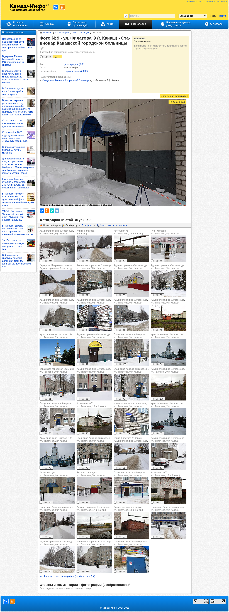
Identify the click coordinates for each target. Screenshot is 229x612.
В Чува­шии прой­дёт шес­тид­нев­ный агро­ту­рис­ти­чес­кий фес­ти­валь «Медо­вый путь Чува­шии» (18, 199)
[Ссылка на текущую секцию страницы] (42, 48)
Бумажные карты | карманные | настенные (207, 1)
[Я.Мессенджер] (52, 210)
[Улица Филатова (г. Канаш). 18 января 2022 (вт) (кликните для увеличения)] (131, 456)
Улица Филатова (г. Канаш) (85, 232)
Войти (222, 15)
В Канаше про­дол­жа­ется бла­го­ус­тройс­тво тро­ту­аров (13, 91)
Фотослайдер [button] (50, 225)
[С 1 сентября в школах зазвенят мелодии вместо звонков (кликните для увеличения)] (31, 123)
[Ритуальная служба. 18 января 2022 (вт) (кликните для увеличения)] (94, 490)
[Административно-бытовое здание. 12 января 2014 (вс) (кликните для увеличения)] (57, 318)
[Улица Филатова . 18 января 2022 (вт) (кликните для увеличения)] (94, 248)
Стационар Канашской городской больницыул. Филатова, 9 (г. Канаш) (137, 336)
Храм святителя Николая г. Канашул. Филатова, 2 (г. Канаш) (58, 336)
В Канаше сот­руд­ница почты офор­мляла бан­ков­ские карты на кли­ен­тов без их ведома (16, 77)
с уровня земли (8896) (76, 71)
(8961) (74, 64)
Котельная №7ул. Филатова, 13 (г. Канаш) (128, 232)
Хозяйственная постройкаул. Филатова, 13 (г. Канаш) (128, 508)
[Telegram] (57, 210)
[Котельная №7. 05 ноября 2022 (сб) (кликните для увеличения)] (131, 248)
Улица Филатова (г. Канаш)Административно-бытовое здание (132, 439)
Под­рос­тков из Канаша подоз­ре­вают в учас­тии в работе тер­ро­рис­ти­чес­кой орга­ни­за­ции (17, 45)
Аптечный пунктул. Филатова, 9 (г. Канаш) (53, 474)
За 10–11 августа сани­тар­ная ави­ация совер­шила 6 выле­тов (13, 244)
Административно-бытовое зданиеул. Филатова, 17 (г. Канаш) (95, 508)
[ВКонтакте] (42, 210)
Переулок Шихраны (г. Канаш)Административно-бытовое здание (58, 266)
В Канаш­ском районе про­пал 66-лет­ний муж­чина (13, 150)
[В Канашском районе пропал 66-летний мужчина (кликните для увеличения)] (31, 150)
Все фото (87, 225)
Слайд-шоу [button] (71, 225)
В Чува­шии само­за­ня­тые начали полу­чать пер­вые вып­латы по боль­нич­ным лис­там (17, 230)
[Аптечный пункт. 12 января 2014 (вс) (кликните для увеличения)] (57, 490)
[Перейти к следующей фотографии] (174, 96)
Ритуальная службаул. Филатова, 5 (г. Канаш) (90, 474)
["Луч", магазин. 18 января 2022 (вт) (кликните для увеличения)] (168, 248)
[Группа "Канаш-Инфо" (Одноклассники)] (62, 7)
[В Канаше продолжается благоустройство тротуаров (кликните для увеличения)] (31, 91)
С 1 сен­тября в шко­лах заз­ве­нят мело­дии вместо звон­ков (13, 123)
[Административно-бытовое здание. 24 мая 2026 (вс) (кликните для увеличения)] (94, 318)
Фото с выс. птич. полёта (113, 225)
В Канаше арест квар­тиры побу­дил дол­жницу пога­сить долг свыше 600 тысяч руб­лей (17, 261)
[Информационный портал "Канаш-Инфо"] (27, 7)
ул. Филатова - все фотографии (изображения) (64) (67, 576)
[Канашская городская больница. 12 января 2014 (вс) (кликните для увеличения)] (94, 283)
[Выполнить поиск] (126, 16)
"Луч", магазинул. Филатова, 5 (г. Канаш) (164, 232)
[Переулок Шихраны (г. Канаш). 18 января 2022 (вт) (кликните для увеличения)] (57, 283)
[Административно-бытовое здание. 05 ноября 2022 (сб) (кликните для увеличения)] (168, 318)
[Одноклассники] (47, 210)
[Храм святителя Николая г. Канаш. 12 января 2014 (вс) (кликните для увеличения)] (168, 352)
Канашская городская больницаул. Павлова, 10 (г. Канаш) (94, 266)
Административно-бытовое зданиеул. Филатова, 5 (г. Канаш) (132, 266)
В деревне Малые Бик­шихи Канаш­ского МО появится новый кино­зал (13, 60)
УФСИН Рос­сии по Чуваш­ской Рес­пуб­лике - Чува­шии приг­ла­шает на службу (13, 215)
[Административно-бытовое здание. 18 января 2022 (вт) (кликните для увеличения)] (57, 248)
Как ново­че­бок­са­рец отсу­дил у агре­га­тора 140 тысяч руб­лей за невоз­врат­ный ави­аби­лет (15, 183)
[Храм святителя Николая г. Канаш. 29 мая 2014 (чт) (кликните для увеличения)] (57, 352)
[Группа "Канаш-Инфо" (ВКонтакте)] (56, 7)
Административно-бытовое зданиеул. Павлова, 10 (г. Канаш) (169, 370)
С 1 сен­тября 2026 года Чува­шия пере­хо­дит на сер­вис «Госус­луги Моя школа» (15, 136)
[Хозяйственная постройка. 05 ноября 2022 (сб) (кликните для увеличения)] (131, 525)
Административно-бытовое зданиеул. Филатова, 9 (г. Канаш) (58, 232)
